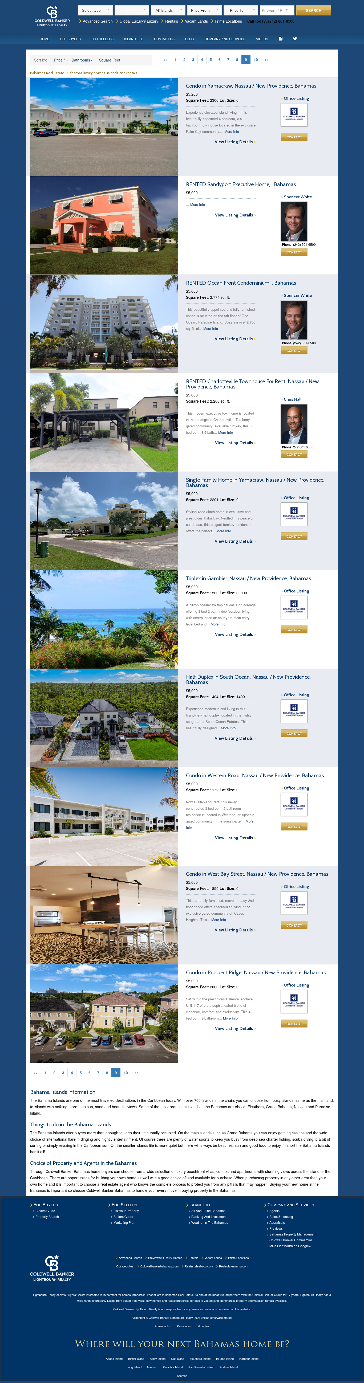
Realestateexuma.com (233, 1266)
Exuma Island (225, 1358)
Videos (262, 38)
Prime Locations (228, 21)
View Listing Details (235, 142)
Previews (276, 1228)
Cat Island (177, 1358)
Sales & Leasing (281, 1216)
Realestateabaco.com (198, 1266)
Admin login (162, 1326)
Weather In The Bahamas (209, 1222)
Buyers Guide (45, 1210)
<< (166, 59)
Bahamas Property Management (292, 1234)
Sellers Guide (123, 1216)
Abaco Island (114, 1358)
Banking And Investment (209, 1216)
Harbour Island (248, 1358)
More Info (231, 131)
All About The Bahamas (208, 1210)
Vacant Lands (196, 21)
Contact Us (164, 38)
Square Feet (109, 60)
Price (58, 60)
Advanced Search (97, 21)
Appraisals (277, 1222)
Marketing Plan (124, 1222)
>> (267, 59)
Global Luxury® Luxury (138, 21)
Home (44, 38)
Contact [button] (294, 137)
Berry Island (157, 1358)
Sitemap (182, 1375)
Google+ (203, 1326)
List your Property (126, 1210)
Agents (274, 1210)
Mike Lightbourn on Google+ (290, 1245)
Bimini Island (136, 1358)
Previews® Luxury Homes (164, 1257)
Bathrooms (81, 60)
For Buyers (70, 38)
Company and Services (225, 38)
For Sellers (102, 38)
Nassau (152, 1367)
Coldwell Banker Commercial (290, 1240)
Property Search (47, 1216)
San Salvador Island (201, 1367)
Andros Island (229, 1367)
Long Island (134, 1367)
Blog (189, 38)
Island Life (133, 38)
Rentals (171, 21)
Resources (184, 1326)
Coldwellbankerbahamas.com (159, 1266)
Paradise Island (173, 1367)
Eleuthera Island (200, 1358)
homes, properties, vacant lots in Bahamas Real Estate (157, 1294)
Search (313, 10)
